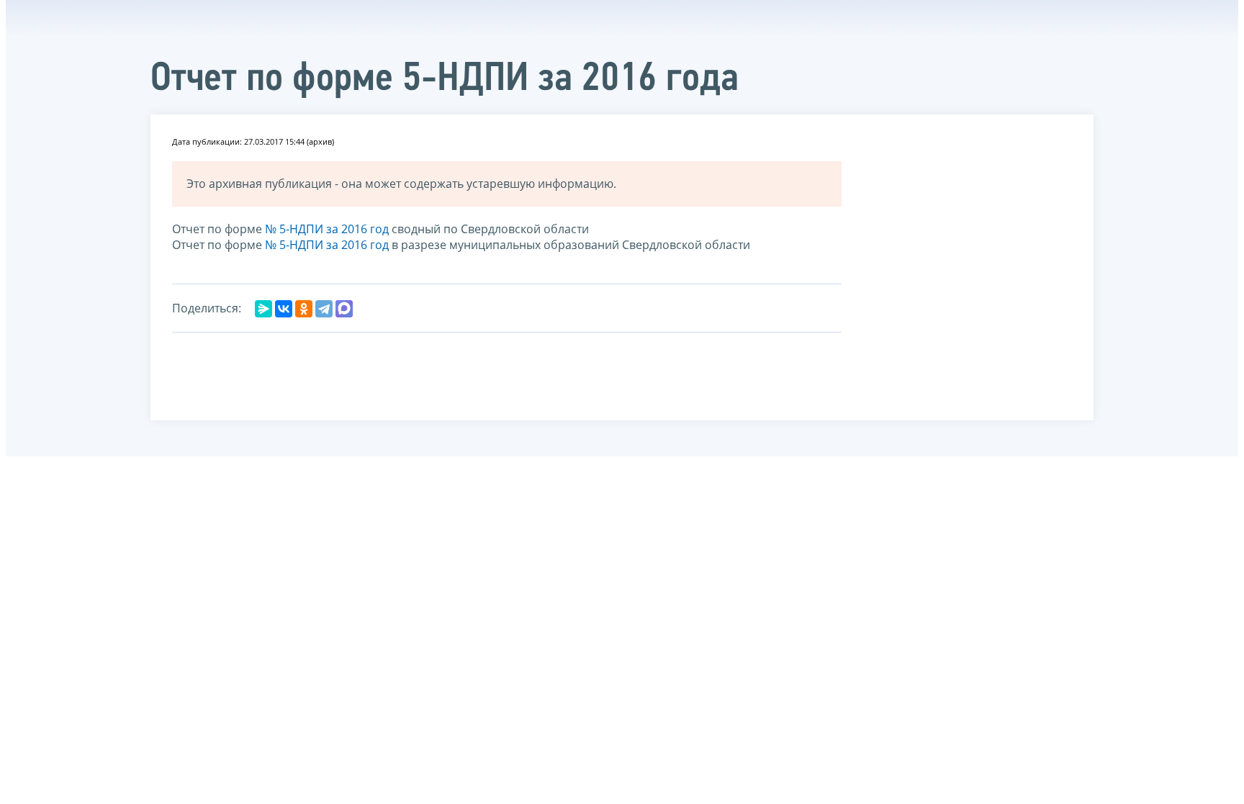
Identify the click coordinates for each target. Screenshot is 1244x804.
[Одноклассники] (303, 308)
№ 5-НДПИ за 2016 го (323, 245)
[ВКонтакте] (283, 308)
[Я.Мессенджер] (263, 308)
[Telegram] (324, 308)
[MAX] (344, 308)
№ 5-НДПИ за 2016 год (327, 229)
